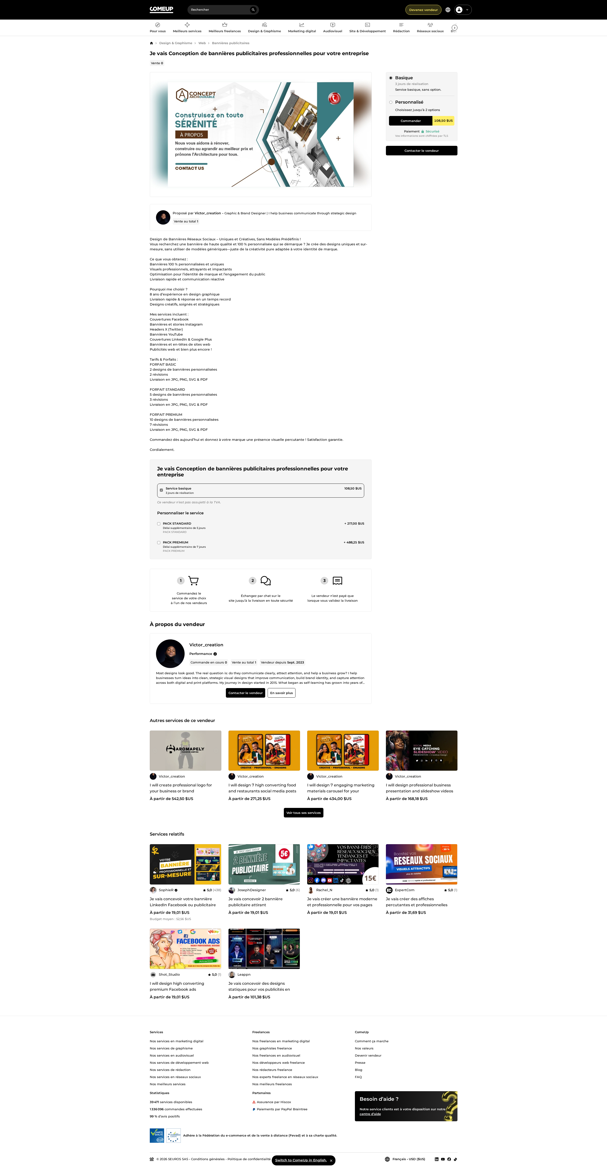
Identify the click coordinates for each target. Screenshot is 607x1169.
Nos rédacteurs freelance (272, 1069)
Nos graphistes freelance (272, 1048)
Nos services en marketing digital (176, 1041)
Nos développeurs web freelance (278, 1062)
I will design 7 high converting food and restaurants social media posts (262, 788)
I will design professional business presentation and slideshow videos (419, 788)
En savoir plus (281, 693)
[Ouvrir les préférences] (448, 10)
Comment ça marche (372, 1041)
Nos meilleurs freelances (272, 1084)
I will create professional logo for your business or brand (181, 788)
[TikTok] (455, 1159)
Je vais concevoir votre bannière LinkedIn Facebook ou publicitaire (183, 902)
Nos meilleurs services (168, 1084)
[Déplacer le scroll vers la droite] (454, 28)
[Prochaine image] (216, 750)
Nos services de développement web (179, 1062)
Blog (358, 1069)
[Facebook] (449, 1159)
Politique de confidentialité (249, 1159)
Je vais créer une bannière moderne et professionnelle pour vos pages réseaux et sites (342, 905)
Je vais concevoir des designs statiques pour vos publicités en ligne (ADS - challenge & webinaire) (262, 989)
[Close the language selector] (331, 1160)
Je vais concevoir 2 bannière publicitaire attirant (255, 902)
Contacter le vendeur (422, 151)
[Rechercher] (253, 9)
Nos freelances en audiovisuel (276, 1055)
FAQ (358, 1077)
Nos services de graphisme (171, 1048)
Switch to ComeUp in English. (301, 1160)
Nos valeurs (364, 1048)
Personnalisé (409, 102)
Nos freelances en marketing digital (281, 1041)
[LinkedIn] (437, 1159)
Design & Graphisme (175, 43)
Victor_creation (208, 213)
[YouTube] (443, 1159)
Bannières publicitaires (230, 43)
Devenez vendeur (423, 10)
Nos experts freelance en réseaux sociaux (285, 1077)
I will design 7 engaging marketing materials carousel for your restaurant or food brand (340, 791)
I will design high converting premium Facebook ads (177, 986)
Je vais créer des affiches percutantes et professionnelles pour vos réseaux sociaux (416, 905)
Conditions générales (208, 1159)
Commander (411, 121)
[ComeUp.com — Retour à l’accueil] (161, 10)
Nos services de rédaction (170, 1069)
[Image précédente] (155, 750)
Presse (360, 1062)
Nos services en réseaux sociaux (175, 1077)
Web (202, 43)
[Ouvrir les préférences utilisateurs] (467, 10)
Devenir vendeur (368, 1055)
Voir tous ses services (303, 813)
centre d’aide (370, 1114)
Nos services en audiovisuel (172, 1055)
